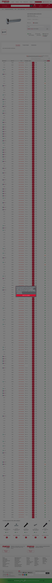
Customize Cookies (19, 293)
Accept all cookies (26, 295)
